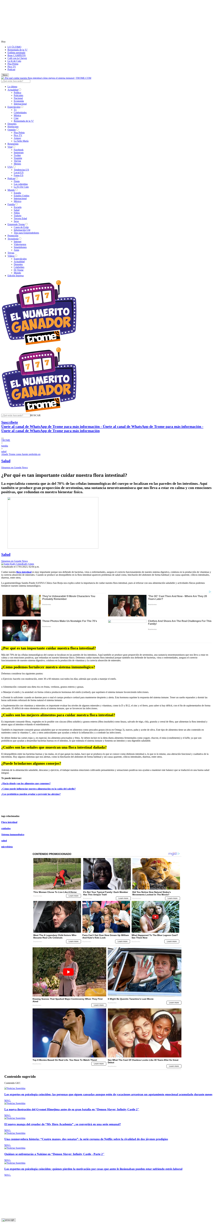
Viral (10, 147)
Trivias (11, 252)
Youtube (18, 158)
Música (17, 115)
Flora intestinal (9, 822)
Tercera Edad (20, 218)
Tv (15, 109)
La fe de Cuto (14, 61)
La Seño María (21, 141)
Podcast (11, 69)
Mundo (11, 190)
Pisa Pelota (13, 63)
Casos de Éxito (21, 227)
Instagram (18, 152)
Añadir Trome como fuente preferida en (20, 454)
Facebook (18, 149)
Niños (17, 212)
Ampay (17, 138)
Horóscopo (13, 126)
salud (4, 840)
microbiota (7, 846)
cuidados (6, 828)
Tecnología (13, 238)
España (17, 192)
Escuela (17, 207)
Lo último (12, 86)
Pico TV (12, 66)
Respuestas (13, 143)
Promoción (13, 235)
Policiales (18, 95)
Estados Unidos (21, 195)
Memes (17, 163)
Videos (11, 256)
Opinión (12, 129)
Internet (17, 241)
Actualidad (13, 89)
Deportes (12, 123)
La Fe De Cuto (21, 187)
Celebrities (19, 267)
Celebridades (20, 112)
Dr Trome (18, 270)
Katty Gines (28, 564)
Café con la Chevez (17, 58)
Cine (16, 118)
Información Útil (22, 230)
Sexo (16, 221)
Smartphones (20, 247)
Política (17, 92)
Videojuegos (20, 244)
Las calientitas (21, 184)
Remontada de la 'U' (18, 49)
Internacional (20, 103)
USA (10, 167)
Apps (16, 250)
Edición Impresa (16, 275)
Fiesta (17, 181)
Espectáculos (14, 107)
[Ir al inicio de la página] (8, 1220)
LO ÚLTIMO (14, 47)
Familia (11, 204)
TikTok (17, 161)
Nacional (18, 98)
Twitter (17, 155)
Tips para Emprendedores (26, 232)
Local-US (18, 172)
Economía (19, 101)
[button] (35, 415)
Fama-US (18, 175)
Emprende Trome (16, 224)
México (17, 201)
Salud (16, 210)
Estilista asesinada (16, 52)
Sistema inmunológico (12, 834)
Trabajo (17, 215)
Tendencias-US (21, 169)
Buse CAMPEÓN (17, 55)
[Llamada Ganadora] (39, 345)
